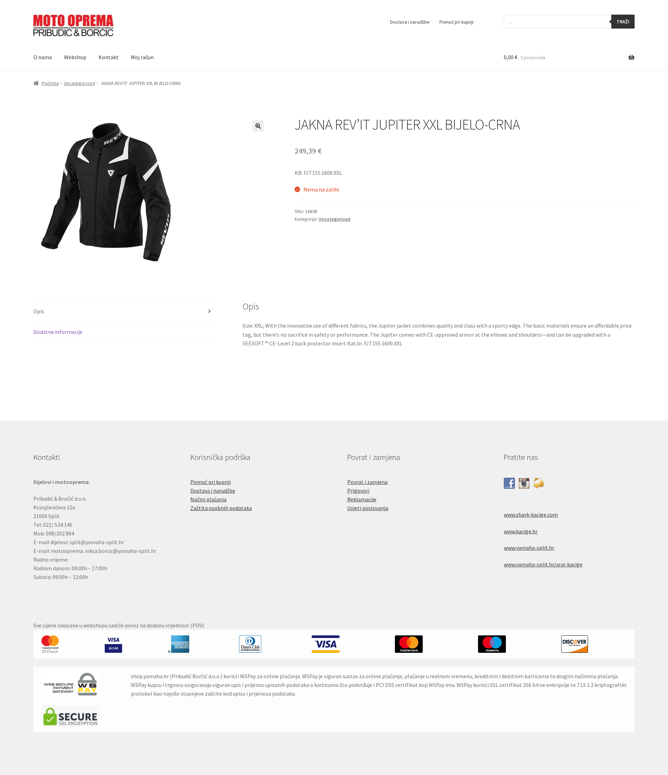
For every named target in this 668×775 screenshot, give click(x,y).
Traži (623, 21)
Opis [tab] (38, 311)
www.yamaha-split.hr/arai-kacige (543, 564)
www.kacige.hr (521, 531)
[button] (258, 126)
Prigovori (358, 490)
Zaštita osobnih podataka (221, 507)
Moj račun (142, 57)
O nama (42, 57)
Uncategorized (79, 83)
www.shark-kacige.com (531, 514)
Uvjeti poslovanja (367, 507)
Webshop (75, 57)
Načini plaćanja (208, 499)
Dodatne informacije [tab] (57, 331)
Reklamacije (361, 499)
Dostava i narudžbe (410, 22)
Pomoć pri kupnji (456, 22)
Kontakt (108, 57)
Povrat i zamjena (367, 481)
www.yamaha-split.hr (529, 547)
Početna (50, 83)
